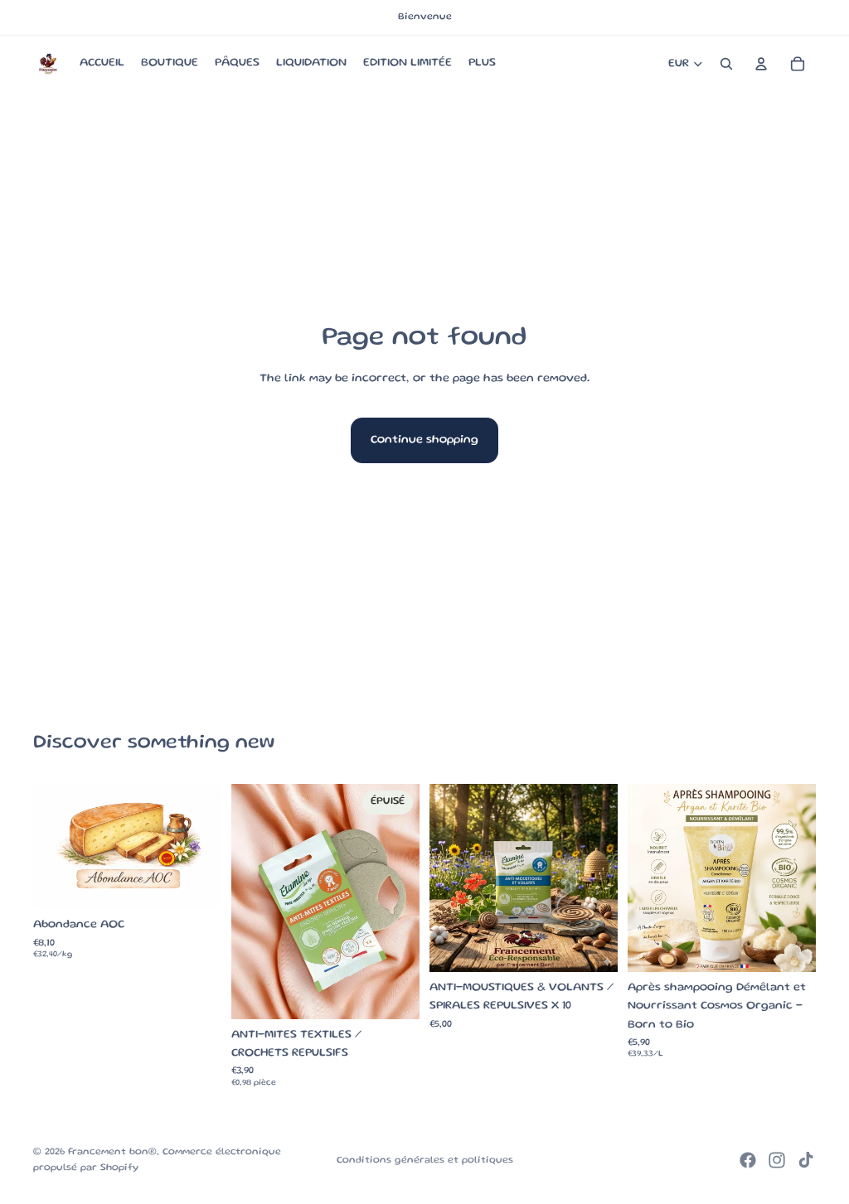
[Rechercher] (726, 64)
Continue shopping (424, 440)
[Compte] (761, 64)
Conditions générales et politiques (425, 1160)
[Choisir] (196, 883)
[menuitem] (482, 64)
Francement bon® (112, 1152)
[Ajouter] (592, 946)
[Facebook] (748, 1160)
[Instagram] (777, 1160)
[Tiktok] (806, 1160)
